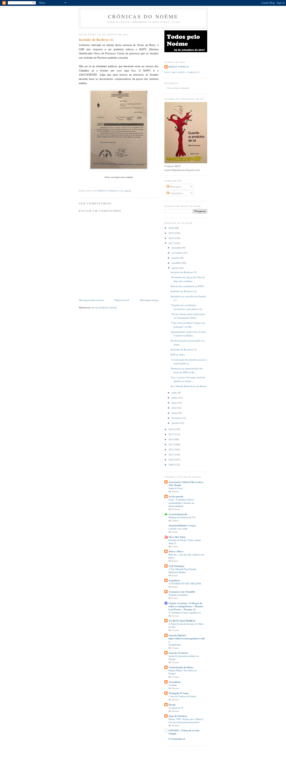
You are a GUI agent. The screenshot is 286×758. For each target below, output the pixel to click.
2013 (171, 444)
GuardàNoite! (174, 644)
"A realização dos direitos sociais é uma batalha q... (189, 361)
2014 (171, 439)
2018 (171, 238)
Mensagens (175, 186)
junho (175, 397)
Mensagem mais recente (91, 300)
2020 (171, 228)
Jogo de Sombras (177, 716)
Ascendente (174, 682)
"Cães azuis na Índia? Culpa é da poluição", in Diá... (188, 324)
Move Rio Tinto (177, 537)
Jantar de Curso (175, 488)
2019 (171, 233)
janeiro (176, 423)
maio (174, 402)
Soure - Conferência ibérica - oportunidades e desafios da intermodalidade (181, 502)
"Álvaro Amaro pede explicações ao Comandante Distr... (188, 316)
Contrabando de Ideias (180, 667)
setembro (177, 263)
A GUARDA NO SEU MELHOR (184, 583)
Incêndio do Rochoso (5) (184, 272)
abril (174, 407)
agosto (175, 268)
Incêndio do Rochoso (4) (184, 291)
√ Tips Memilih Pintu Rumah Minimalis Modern (182, 570)
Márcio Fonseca (178, 67)
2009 (171, 464)
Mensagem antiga (149, 300)
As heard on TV (176, 707)
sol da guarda (175, 496)
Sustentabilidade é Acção (182, 525)
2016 (171, 429)
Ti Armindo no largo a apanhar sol (184, 612)
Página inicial (122, 300)
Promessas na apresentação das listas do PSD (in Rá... (187, 370)
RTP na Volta (178, 354)
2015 (171, 434)
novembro (177, 252)
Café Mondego (176, 566)
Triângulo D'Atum (178, 693)
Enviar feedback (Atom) (104, 307)
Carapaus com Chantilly (181, 591)
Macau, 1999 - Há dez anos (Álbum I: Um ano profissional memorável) (186, 720)
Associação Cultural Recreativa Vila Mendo (185, 483)
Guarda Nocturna (178, 653)
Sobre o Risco (175, 551)
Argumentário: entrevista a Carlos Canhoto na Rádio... (188, 333)
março (175, 413)
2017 (171, 243)
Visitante (172, 685)
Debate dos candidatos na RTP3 (187, 286)
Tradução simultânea (178, 594)
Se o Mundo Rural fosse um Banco (189, 386)
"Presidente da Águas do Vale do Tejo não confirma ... (188, 279)
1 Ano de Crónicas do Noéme (182, 696)
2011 (171, 454)
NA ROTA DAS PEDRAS (181, 620)
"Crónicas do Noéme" (173, 88)
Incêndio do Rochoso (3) (184, 349)
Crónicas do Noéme (143, 16)
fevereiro (177, 418)
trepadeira (174, 580)
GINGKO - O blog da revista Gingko (184, 731)
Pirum (171, 704)
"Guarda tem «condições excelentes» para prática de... (187, 307)
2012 (171, 449)
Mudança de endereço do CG (181, 517)
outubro (176, 257)
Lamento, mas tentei (177, 528)
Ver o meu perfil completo (182, 72)
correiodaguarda (177, 514)
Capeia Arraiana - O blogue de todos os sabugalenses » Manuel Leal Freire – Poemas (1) (185, 606)
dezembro (177, 247)
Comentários (176, 193)
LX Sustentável (176, 738)
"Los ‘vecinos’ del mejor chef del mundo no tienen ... (188, 379)
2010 (171, 459)
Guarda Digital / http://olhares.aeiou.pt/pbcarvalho (186, 638)
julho (175, 392)
